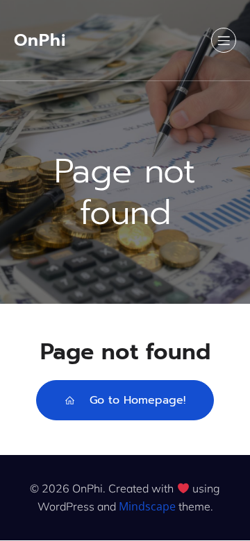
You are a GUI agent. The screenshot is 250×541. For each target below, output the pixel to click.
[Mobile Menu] (223, 40)
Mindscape (147, 506)
